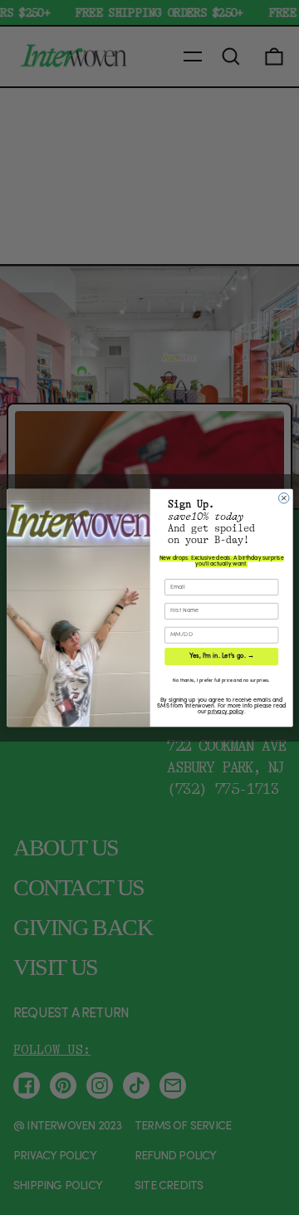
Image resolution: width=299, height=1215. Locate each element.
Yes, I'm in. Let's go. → (221, 656)
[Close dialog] (283, 497)
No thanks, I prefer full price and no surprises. (221, 680)
